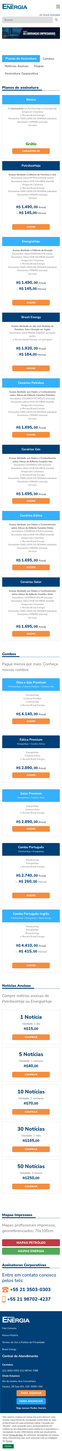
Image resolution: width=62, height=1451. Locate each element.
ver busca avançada (49, 14)
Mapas (39, 66)
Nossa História (10, 1335)
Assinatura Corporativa (21, 73)
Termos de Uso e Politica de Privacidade (23, 1342)
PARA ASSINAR (31, 1393)
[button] (58, 6)
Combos (48, 59)
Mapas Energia (31, 1251)
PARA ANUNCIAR (31, 1401)
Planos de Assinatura (21, 58)
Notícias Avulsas (17, 66)
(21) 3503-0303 (10, 1370)
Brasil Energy (9, 1349)
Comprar (31, 1037)
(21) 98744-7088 (29, 1370)
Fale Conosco (9, 1328)
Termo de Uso (16, 1435)
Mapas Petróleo (31, 1243)
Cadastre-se (31, 151)
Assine (31, 227)
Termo (9, 1441)
